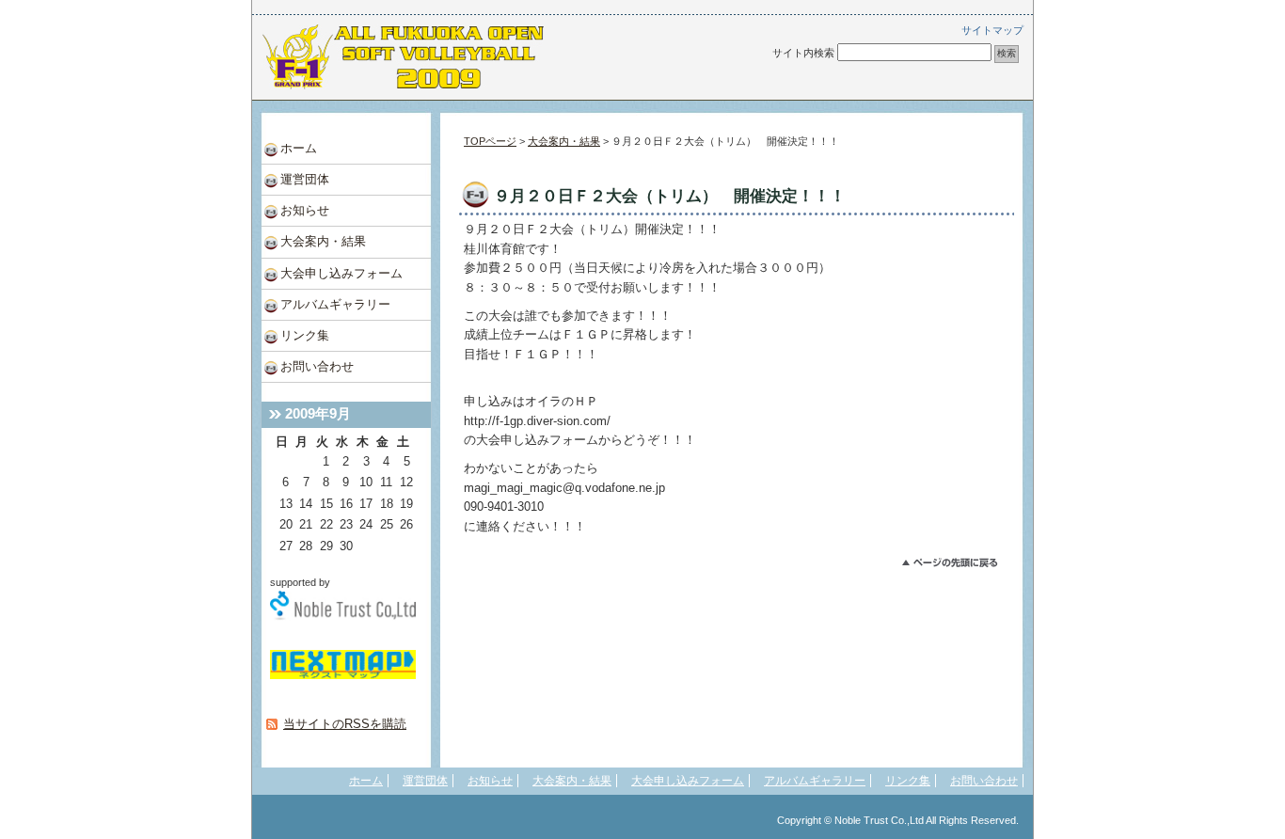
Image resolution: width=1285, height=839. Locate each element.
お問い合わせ (317, 366)
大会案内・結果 (564, 141)
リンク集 (304, 335)
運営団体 (304, 179)
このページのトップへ (958, 565)
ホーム (298, 148)
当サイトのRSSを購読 (344, 724)
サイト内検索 (803, 52)
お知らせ (304, 210)
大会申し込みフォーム (341, 273)
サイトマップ (992, 30)
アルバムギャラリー (335, 304)
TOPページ (490, 141)
